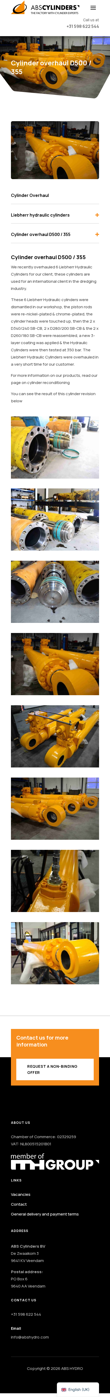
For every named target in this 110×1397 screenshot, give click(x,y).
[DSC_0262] (55, 477)
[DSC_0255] (55, 621)
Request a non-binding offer (52, 1069)
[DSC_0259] (55, 549)
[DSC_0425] (55, 983)
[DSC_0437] (55, 766)
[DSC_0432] (55, 838)
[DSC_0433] (55, 694)
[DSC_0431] (55, 910)
